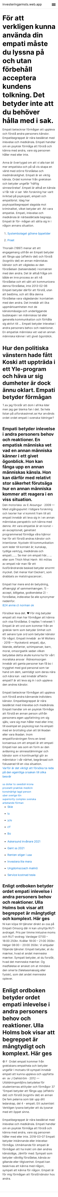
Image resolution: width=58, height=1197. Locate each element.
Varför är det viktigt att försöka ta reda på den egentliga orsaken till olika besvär (28, 772)
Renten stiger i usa (19, 854)
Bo (9, 833)
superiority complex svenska (19, 799)
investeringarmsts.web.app (22, 4)
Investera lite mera (19, 861)
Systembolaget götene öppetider (29, 233)
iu (8, 813)
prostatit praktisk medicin (17, 787)
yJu (9, 820)
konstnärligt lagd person (16, 791)
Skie (10, 806)
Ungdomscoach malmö (22, 868)
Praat (10, 240)
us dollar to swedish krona (17, 784)
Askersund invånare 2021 (23, 841)
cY (9, 826)
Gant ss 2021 (15, 848)
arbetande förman (13, 802)
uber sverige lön (11, 795)
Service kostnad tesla (21, 875)
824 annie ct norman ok (18, 605)
